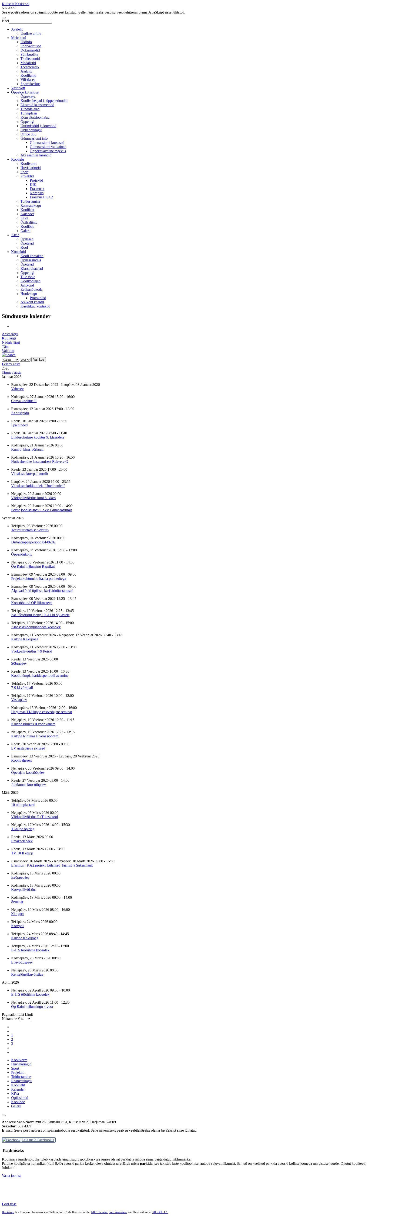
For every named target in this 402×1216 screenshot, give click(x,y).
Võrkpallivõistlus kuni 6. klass (33, 498)
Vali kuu (8, 351)
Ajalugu (26, 71)
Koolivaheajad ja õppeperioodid (43, 101)
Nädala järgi (11, 342)
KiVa (24, 218)
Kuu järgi (9, 338)
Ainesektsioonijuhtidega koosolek (36, 627)
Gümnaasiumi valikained (48, 147)
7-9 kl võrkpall (22, 688)
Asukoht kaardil (32, 302)
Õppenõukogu (31, 130)
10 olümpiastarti (23, 805)
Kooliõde (27, 226)
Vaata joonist (11, 1176)
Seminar (17, 902)
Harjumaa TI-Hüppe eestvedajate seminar (41, 712)
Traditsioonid (30, 59)
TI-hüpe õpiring (22, 829)
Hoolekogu (28, 294)
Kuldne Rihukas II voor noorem (34, 736)
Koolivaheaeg (21, 760)
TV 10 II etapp (22, 853)
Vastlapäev (19, 700)
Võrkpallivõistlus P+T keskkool (34, 817)
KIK (33, 185)
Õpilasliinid (28, 222)
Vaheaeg (17, 389)
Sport (24, 172)
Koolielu (17, 159)
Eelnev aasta (11, 364)
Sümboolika (29, 54)
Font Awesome (118, 1212)
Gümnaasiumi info (34, 138)
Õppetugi (27, 122)
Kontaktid (18, 252)
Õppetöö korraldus (25, 92)
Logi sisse (9, 1204)
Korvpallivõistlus (23, 889)
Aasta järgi (10, 334)
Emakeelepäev (22, 841)
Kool (24, 247)
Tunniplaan (28, 113)
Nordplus (37, 193)
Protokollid (38, 298)
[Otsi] (9, 355)
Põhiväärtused (30, 46)
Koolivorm (28, 164)
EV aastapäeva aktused (28, 748)
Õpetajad (27, 243)
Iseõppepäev (20, 877)
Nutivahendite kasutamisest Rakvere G (39, 461)
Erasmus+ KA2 (41, 197)
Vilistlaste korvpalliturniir (29, 474)
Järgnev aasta (11, 372)
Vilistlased (28, 80)
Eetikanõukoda (31, 289)
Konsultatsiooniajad (35, 117)
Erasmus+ (37, 189)
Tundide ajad (30, 109)
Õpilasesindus (30, 260)
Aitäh (15, 235)
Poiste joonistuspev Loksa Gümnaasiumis (41, 510)
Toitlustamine (30, 201)
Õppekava (28, 96)
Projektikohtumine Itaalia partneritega (38, 578)
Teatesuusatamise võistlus (30, 530)
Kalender (27, 214)
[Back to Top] (4, 1115)
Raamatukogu (30, 205)
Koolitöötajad (30, 281)
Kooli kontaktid (32, 256)
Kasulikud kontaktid (35, 306)
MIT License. (99, 1212)
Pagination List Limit (17, 1014)
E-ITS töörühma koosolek (30, 950)
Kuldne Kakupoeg (24, 639)
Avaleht (17, 29)
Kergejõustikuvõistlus (27, 974)
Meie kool (18, 38)
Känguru (17, 914)
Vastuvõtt (18, 88)
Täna (5, 347)
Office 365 (28, 134)
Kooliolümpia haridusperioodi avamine (39, 675)
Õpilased (27, 239)
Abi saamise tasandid (35, 155)
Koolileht (27, 210)
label (5, 21)
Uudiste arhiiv (30, 33)
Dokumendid (30, 50)
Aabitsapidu (20, 413)
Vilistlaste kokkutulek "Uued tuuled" (38, 486)
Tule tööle (27, 277)
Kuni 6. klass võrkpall (27, 449)
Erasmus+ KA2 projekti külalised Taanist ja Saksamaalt (52, 865)
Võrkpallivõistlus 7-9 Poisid (31, 651)
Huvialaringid (30, 168)
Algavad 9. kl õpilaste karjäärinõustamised (42, 591)
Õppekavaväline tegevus (48, 151)
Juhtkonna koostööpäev (28, 785)
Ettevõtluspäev (22, 962)
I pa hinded (19, 425)
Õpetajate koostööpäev (28, 772)
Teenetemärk (29, 67)
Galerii (25, 231)
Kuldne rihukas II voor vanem (33, 724)
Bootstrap (8, 1212)
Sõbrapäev (19, 663)
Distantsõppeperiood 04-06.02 (33, 542)
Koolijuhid (28, 75)
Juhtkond (27, 285)
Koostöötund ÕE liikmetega (31, 603)
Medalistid (28, 63)
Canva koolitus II (24, 401)
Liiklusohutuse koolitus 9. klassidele (37, 437)
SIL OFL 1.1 (160, 1212)
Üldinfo (26, 42)
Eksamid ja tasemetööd (37, 105)
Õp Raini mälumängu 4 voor (32, 1007)
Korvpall (17, 926)
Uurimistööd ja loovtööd (38, 126)
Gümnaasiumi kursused (47, 143)
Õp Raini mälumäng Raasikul (33, 566)
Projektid (27, 176)
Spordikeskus (30, 84)
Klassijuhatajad (31, 268)
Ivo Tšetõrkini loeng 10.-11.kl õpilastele (40, 615)
